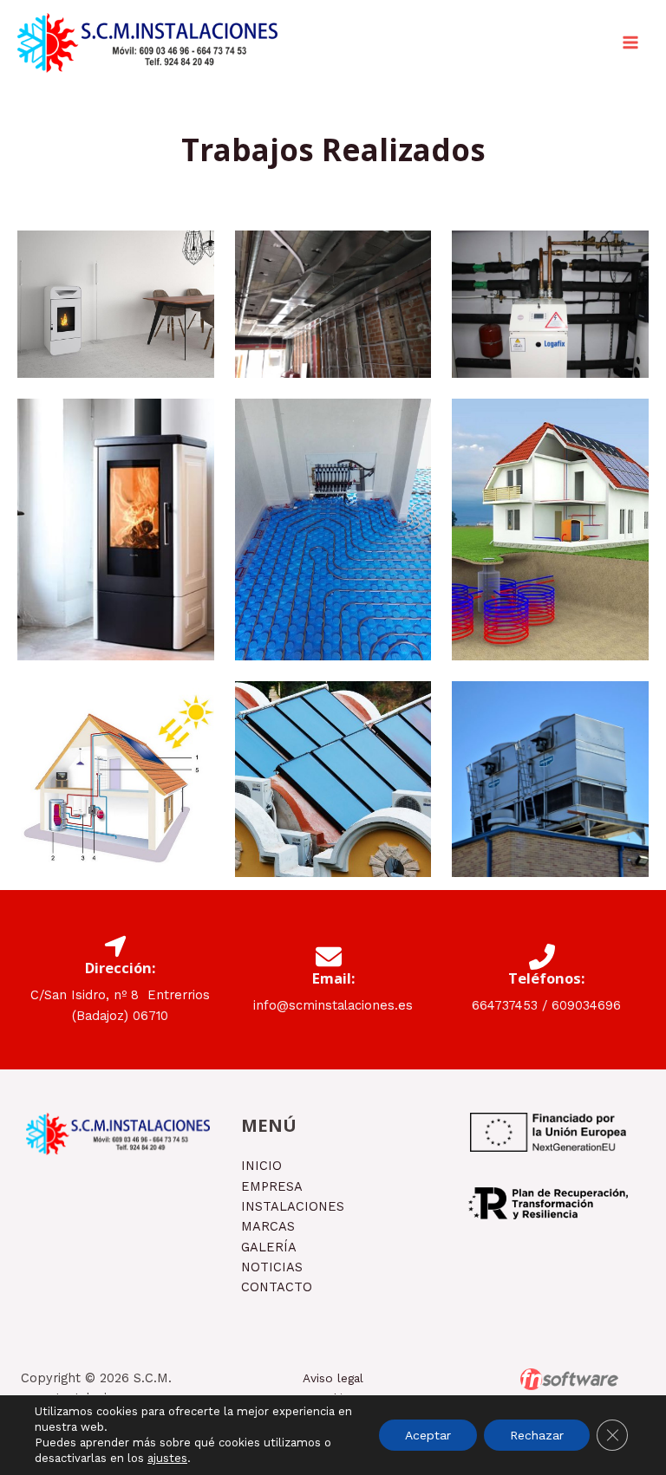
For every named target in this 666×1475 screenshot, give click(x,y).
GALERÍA (269, 1247)
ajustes (167, 1458)
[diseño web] (569, 1379)
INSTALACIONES (292, 1206)
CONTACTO (276, 1287)
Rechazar (537, 1435)
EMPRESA (272, 1186)
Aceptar (428, 1435)
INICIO (261, 1165)
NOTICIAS (272, 1267)
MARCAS (268, 1226)
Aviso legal (333, 1378)
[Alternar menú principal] (630, 42)
